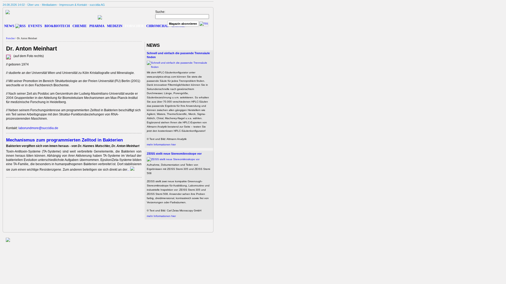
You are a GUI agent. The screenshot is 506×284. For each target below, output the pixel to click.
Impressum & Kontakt (73, 4)
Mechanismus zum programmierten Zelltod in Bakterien (64, 140)
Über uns (33, 4)
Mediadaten (49, 4)
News (9, 26)
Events (35, 26)
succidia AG (97, 4)
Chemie (79, 26)
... (128, 169)
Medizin (114, 26)
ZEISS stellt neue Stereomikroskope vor (174, 153)
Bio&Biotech (57, 26)
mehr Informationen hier (161, 144)
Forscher (134, 26)
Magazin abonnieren (183, 24)
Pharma (96, 26)
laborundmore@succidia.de (38, 128)
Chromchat (157, 26)
